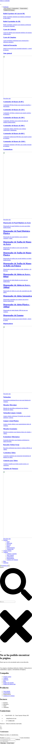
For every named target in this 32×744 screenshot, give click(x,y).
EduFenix (5, 562)
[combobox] (7, 602)
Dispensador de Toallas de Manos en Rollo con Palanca (17, 264)
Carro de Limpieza (9, 37)
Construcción (10, 549)
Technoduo (7, 397)
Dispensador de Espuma (13, 315)
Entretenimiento (11, 547)
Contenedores (7, 149)
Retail (8, 546)
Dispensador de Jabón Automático (17, 296)
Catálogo (5, 552)
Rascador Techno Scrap (11, 445)
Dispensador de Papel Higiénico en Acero (17, 223)
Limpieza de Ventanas (10, 468)
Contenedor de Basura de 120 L (14, 110)
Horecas (9, 544)
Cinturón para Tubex (10, 460)
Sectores (5, 540)
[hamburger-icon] (0, 4)
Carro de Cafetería (9, 29)
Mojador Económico (10, 429)
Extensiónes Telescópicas (11, 437)
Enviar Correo (10, 743)
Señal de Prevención (10, 45)
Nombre (2, 738)
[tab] (7, 8)
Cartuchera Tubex (9, 453)
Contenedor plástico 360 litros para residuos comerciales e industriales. (14, 129)
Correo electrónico (25, 738)
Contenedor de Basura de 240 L (14, 117)
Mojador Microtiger (10, 405)
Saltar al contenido (5, 0)
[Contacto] (0, 727)
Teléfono (18, 739)
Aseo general (7, 53)
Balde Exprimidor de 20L (12, 21)
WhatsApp (3, 743)
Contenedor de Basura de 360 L (14, 125)
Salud (8, 541)
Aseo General (10, 555)
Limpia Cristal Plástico (11, 421)
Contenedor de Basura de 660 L (14, 133)
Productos (5, 6)
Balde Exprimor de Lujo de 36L (14, 13)
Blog (4, 561)
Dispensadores (8, 323)
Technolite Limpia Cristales (12, 413)
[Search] (0, 651)
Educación (9, 543)
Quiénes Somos (7, 550)
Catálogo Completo (12, 553)
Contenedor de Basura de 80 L (13, 102)
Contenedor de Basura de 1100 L (14, 141)
